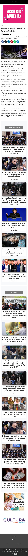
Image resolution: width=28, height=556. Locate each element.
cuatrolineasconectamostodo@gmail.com (14, 544)
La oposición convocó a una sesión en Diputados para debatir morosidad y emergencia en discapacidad (14, 149)
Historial (14, 539)
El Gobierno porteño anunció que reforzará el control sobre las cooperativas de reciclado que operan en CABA (14, 314)
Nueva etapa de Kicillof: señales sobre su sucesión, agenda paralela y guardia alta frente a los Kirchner (14, 251)
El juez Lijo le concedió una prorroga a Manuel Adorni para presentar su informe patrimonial (14, 174)
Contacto (14, 536)
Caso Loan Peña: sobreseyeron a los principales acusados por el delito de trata (14, 414)
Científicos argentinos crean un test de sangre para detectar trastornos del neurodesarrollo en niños (14, 339)
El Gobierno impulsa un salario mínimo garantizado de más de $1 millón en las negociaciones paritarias (14, 485)
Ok (16, 553)
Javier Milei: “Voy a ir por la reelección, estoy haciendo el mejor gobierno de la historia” (14, 225)
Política (3, 25)
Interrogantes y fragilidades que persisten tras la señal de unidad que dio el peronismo (14, 276)
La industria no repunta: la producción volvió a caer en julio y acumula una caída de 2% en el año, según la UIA (14, 364)
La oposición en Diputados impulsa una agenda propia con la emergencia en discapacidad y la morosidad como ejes (14, 200)
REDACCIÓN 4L (7, 34)
